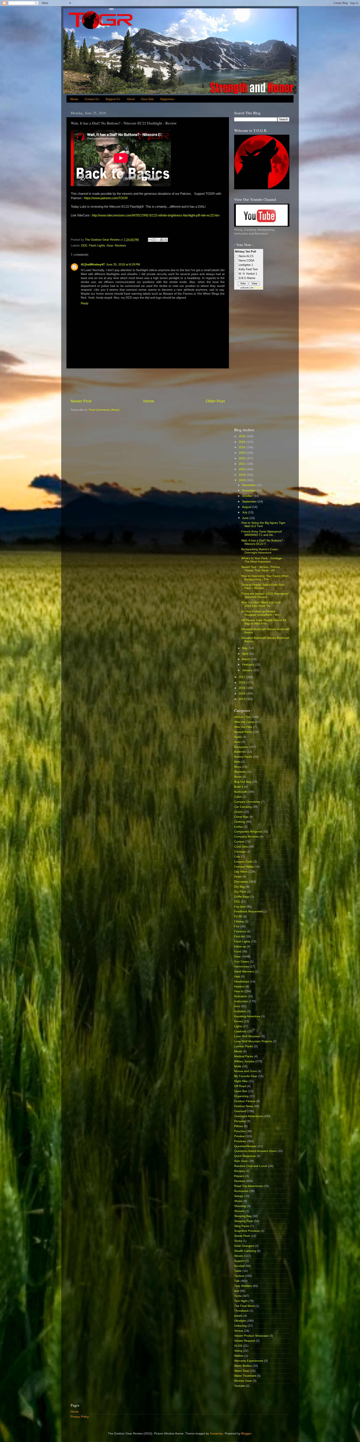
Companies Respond (248, 831)
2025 (242, 441)
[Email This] (150, 240)
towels (238, 1315)
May (245, 648)
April (245, 653)
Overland (240, 1111)
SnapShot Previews (247, 1230)
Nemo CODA (246, 260)
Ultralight (240, 1320)
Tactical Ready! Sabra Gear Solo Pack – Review (262, 586)
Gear (110, 245)
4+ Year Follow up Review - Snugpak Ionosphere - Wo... (261, 613)
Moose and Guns (245, 1071)
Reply (84, 303)
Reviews (120, 245)
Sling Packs (241, 1226)
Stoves (238, 1255)
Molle (237, 1066)
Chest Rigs (241, 816)
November (249, 490)
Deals (238, 876)
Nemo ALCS (246, 256)
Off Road (240, 1086)
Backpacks (241, 747)
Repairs (239, 1176)
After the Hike (243, 727)
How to (238, 991)
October (248, 495)
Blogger (246, 1433)
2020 (242, 469)
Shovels (239, 1211)
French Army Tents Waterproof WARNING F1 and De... (261, 533)
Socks (238, 1240)
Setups (238, 1196)
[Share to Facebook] (162, 240)
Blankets (239, 771)
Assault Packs (243, 732)
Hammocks (241, 966)
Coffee (238, 826)
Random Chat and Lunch (250, 1166)
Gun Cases (241, 961)
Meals (238, 1051)
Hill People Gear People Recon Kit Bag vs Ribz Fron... (263, 622)
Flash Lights (97, 245)
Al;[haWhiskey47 (93, 264)
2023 (242, 452)
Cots (237, 856)
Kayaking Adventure (247, 1016)
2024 (242, 447)
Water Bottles (243, 1365)
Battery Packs (243, 756)
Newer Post (81, 401)
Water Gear (241, 1370)
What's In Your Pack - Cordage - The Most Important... (262, 560)
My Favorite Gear (245, 1076)
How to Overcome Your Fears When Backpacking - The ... (265, 577)
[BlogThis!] (154, 240)
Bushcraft (240, 791)
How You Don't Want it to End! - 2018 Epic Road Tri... (261, 604)
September (250, 501)
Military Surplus (244, 1061)
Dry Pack (240, 891)
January (248, 670)
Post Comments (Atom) (104, 409)
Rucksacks (241, 1191)
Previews (240, 1141)
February (248, 664)
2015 (242, 688)
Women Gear (243, 1380)
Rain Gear (241, 1161)
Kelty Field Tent (248, 269)
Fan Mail (240, 906)
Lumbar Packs (243, 1046)
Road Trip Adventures (248, 1186)
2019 (242, 474)
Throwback (241, 1310)
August (247, 507)
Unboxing (240, 1325)
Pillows (238, 1126)
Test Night (241, 1301)
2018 (242, 480)
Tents (237, 1296)
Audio (238, 737)
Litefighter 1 (246, 264)
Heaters (239, 986)
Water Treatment (245, 1375)
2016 (242, 682)
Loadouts (240, 1031)
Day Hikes (241, 871)
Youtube (239, 1385)
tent (236, 1291)
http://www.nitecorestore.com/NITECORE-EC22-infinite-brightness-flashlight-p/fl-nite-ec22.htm (156, 215)
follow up (240, 946)
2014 (242, 693)
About (131, 99)
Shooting (240, 1206)
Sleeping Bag (243, 1216)
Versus (238, 1330)
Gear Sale (147, 99)
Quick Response (245, 1156)
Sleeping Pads (243, 1221)
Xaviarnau (216, 1433)
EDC (84, 245)
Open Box (240, 1091)
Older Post (215, 401)
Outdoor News (243, 1106)
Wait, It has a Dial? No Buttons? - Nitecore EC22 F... (263, 542)
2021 (242, 463)
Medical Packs (243, 1056)
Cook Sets (241, 846)
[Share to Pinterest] (166, 240)
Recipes (239, 1171)
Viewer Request (244, 1340)
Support (239, 1260)
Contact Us (92, 99)
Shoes (238, 1201)
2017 (242, 677)
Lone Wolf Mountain (247, 1036)
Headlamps (241, 981)
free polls (258, 287)
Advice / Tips (242, 716)
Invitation (240, 1011)
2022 (242, 458)
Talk (237, 1280)
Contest (239, 841)
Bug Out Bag (242, 781)
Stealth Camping (245, 1250)
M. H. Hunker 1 (248, 273)
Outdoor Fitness (244, 1101)
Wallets (239, 1355)
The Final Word (244, 1306)
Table (237, 1270)
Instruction (241, 1001)
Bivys (237, 766)
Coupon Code (243, 861)
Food (237, 951)
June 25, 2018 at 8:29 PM (123, 264)
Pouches (240, 1131)
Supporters (167, 99)
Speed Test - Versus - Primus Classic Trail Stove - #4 (260, 568)
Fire (236, 926)
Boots (238, 776)
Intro (237, 1006)
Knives (238, 1021)
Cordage (240, 851)
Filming (239, 921)
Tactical (239, 1275)
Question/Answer (245, 1146)
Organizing (241, 1096)
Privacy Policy (80, 1416)
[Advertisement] (148, 383)
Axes (237, 742)
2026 (242, 436)
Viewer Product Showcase (251, 1335)
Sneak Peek (242, 1235)
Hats (237, 976)
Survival (239, 1265)
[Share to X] (158, 240)
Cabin (238, 796)
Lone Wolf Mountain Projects (253, 1041)
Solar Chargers (244, 1245)
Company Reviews (246, 836)
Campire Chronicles (247, 801)
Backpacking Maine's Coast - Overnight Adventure (260, 551)
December (249, 485)
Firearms (240, 931)
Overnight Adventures (248, 1116)
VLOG (238, 1345)
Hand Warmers (244, 971)
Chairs (238, 811)
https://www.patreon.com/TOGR (106, 198)
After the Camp (244, 722)
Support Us (113, 99)
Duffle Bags (241, 896)
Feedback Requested (248, 911)
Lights (238, 1026)
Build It (238, 786)
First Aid (239, 936)
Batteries (240, 751)
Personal (240, 1121)
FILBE (238, 916)
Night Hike (241, 1081)
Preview (239, 1136)
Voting (238, 1350)
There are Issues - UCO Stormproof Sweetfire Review (265, 595)
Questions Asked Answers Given (255, 1151)
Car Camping (243, 806)
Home (74, 99)
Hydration (240, 996)
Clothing (239, 821)
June (245, 518)
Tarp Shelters (243, 1286)
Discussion (241, 881)
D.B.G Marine (247, 278)
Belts (237, 761)
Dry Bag (239, 886)
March (246, 659)
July (245, 512)
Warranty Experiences (248, 1360)
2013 (242, 699)
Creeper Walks (244, 866)
